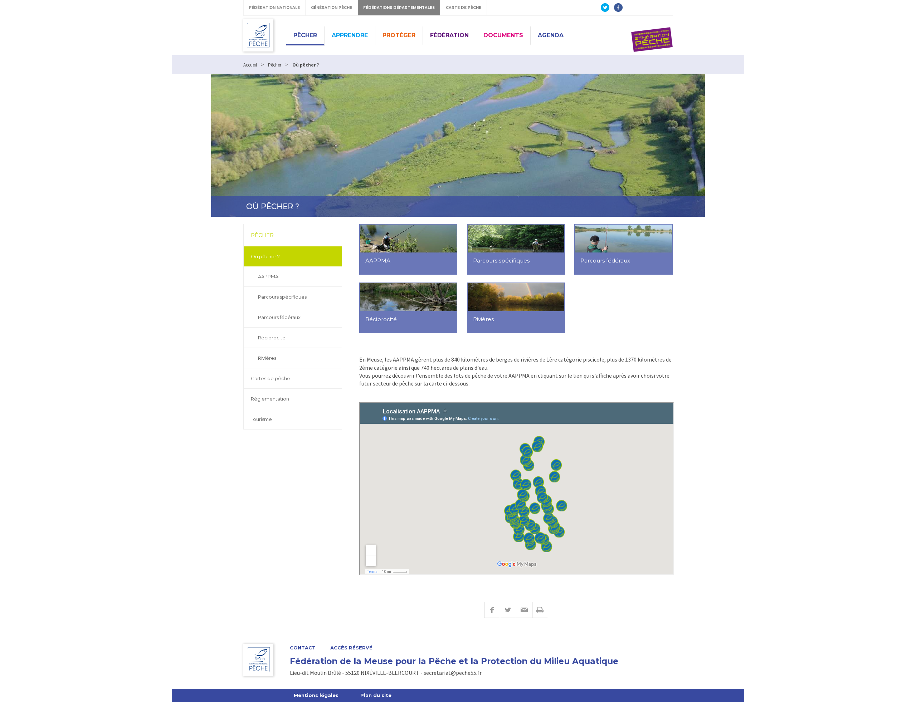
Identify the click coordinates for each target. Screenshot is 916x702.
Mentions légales (316, 695)
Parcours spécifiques (282, 297)
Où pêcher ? (265, 256)
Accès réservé (351, 647)
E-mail (524, 610)
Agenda (551, 35)
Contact (303, 647)
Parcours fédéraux (279, 317)
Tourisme (261, 419)
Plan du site (375, 695)
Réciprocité (272, 337)
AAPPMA (268, 276)
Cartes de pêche (270, 378)
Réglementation (270, 399)
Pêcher (305, 35)
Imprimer (540, 610)
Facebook (492, 610)
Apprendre (350, 35)
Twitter (508, 610)
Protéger (399, 35)
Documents (503, 35)
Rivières (267, 358)
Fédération (449, 35)
